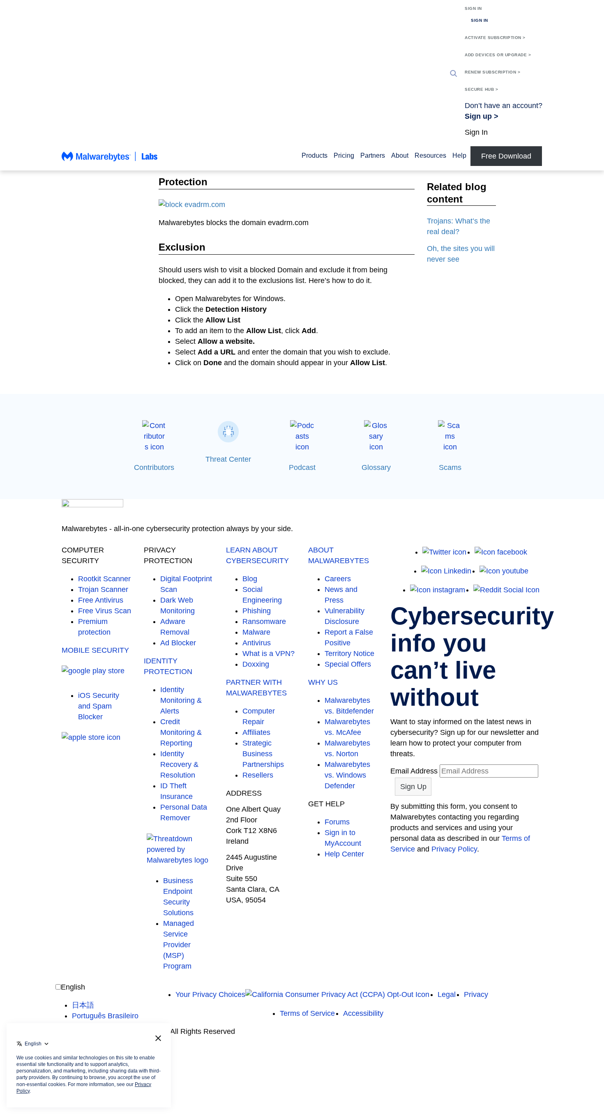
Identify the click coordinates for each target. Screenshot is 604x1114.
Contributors (154, 467)
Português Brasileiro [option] (105, 1016)
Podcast (302, 467)
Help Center (344, 854)
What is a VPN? (268, 653)
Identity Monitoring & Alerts (181, 700)
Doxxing (255, 664)
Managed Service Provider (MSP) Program (178, 944)
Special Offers (348, 664)
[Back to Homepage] (110, 160)
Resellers (257, 775)
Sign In (473, 8)
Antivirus (256, 643)
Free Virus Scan (104, 611)
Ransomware (264, 621)
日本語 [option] (83, 1005)
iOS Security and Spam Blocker (98, 706)
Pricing (344, 155)
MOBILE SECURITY (95, 650)
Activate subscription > (495, 37)
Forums (337, 822)
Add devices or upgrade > (498, 55)
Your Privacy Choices (210, 994)
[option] (105, 1005)
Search (453, 73)
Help (459, 155)
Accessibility (363, 1013)
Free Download (506, 156)
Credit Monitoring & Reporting (181, 732)
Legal (447, 994)
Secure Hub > (481, 89)
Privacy (476, 994)
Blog (249, 579)
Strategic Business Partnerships (263, 754)
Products (314, 155)
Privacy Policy (454, 849)
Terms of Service (307, 1013)
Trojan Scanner (103, 589)
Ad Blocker (178, 643)
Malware (256, 632)
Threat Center (228, 459)
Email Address (414, 771)
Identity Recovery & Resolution (179, 764)
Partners (372, 155)
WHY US (323, 682)
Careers (338, 579)
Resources (430, 155)
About (399, 155)
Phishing (256, 611)
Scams (450, 467)
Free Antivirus (100, 600)
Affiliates (256, 732)
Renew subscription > (492, 72)
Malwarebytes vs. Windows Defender (347, 775)
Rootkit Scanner (104, 579)
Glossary (376, 467)
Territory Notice (349, 653)
